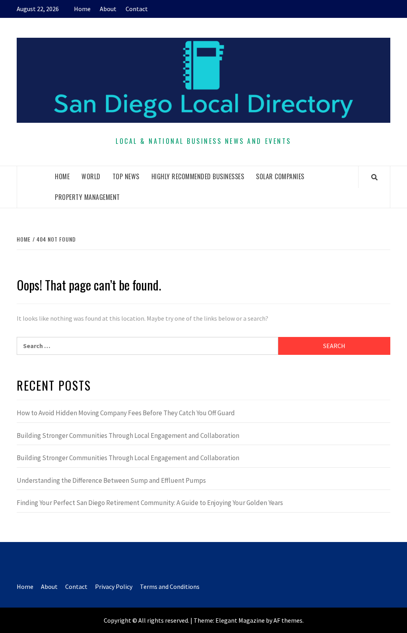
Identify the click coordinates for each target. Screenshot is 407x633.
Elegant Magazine (240, 620)
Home (82, 9)
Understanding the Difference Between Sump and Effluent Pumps (111, 480)
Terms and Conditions (170, 586)
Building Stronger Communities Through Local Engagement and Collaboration (128, 435)
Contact (137, 9)
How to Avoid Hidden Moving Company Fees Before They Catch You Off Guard (126, 412)
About (108, 9)
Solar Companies (280, 176)
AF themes (287, 620)
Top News (126, 176)
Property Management (87, 197)
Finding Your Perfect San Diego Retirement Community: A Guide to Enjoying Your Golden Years (150, 502)
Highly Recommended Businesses (197, 176)
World (91, 176)
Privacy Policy (113, 586)
